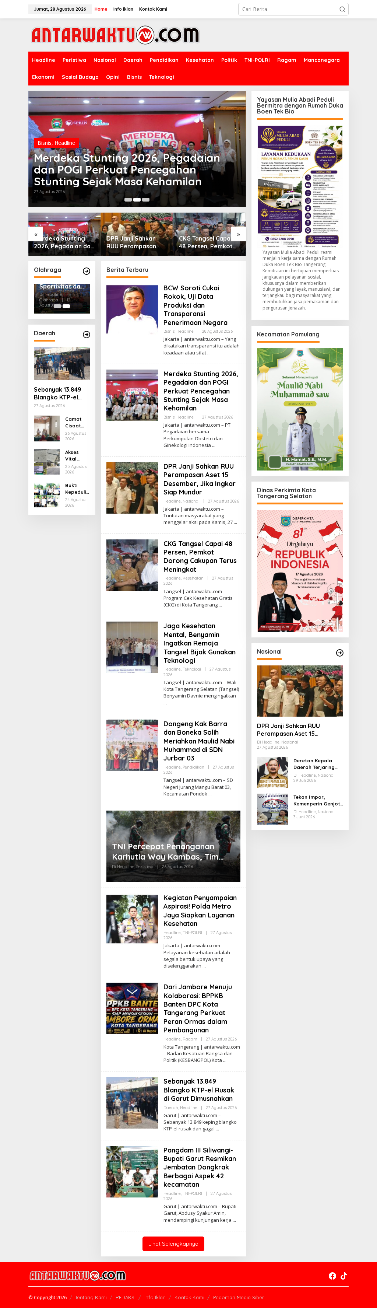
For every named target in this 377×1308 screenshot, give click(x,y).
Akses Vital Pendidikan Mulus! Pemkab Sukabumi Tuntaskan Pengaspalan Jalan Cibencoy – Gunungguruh (77, 455)
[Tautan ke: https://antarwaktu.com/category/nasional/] (339, 652)
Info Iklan (155, 1297)
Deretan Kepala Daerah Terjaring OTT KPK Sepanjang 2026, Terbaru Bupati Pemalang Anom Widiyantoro (317, 764)
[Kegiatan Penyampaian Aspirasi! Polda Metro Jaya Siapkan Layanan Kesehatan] (204, 966)
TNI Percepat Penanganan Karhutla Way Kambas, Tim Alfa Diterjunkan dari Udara (166, 851)
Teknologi (192, 669)
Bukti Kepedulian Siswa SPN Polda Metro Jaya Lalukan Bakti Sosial (77, 488)
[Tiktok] (344, 1276)
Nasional (191, 501)
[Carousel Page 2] (137, 200)
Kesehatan (193, 578)
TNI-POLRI (192, 932)
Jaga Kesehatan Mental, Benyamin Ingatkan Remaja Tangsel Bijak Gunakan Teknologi (199, 643)
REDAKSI (125, 1297)
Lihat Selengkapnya (173, 1243)
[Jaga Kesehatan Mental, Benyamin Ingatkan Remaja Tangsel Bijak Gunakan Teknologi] (165, 703)
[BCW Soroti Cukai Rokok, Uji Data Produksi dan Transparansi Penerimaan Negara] (209, 353)
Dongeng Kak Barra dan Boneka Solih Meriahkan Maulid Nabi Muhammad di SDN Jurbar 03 (199, 741)
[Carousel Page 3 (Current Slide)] (145, 200)
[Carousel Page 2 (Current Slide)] (66, 306)
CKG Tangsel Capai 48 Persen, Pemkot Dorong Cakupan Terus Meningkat (206, 242)
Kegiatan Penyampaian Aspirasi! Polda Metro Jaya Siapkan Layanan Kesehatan (200, 910)
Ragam (190, 1039)
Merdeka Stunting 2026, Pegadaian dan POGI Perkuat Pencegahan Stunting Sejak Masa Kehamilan (127, 169)
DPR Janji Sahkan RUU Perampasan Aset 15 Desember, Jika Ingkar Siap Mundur (132, 242)
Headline (64, 142)
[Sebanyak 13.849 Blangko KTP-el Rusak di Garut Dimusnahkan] (217, 1129)
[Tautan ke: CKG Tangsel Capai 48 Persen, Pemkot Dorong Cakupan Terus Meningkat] (132, 564)
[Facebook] (332, 1276)
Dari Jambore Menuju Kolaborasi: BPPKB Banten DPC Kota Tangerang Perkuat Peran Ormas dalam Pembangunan (197, 1008)
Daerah (170, 1107)
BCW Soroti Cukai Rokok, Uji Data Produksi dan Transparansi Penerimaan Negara (195, 305)
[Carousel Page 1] (128, 200)
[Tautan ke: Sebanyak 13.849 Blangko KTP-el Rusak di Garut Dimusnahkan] (62, 363)
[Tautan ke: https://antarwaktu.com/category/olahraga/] (86, 271)
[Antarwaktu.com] (115, 34)
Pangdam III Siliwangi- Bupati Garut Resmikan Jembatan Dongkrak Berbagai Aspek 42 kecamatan (199, 1167)
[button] (342, 9)
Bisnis (45, 142)
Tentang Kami (91, 1297)
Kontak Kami (189, 1297)
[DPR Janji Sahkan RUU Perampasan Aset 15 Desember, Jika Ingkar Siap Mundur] (235, 522)
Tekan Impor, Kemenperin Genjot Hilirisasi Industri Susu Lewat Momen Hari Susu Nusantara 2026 (316, 800)
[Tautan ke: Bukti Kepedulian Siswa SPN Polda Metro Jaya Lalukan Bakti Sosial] (47, 494)
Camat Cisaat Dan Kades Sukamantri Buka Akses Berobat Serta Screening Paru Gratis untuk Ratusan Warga (77, 422)
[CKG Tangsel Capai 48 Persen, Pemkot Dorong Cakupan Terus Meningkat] (220, 605)
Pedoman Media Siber (238, 1297)
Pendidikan (193, 767)
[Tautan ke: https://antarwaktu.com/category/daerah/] (86, 334)
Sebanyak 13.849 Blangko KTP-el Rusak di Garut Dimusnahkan (57, 393)
